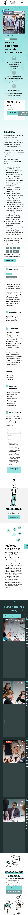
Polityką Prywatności (13, 460)
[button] (9, 274)
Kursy (13, 8)
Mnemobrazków (17, 174)
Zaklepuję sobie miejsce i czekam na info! (14, 469)
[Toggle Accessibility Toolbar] (3, 11)
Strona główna (7, 8)
